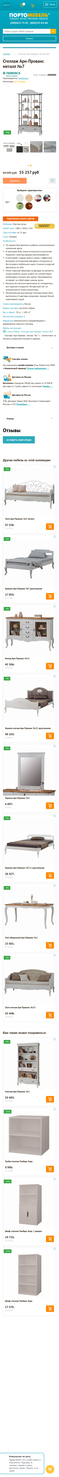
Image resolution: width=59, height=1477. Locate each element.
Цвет (7, 202)
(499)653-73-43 (19, 22)
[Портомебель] (29, 16)
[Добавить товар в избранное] (52, 181)
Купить (14, 181)
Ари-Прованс (20, 81)
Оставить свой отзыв (18, 440)
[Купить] (50, 526)
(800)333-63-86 (39, 22)
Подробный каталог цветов (20, 219)
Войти (7, 5)
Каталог (29, 38)
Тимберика (23, 78)
